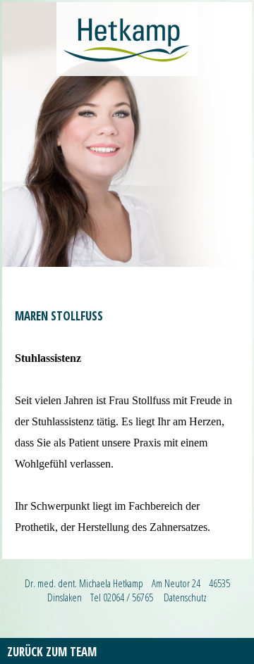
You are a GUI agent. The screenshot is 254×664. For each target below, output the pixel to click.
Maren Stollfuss (59, 316)
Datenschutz (185, 597)
